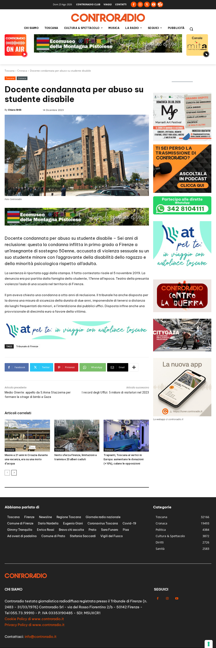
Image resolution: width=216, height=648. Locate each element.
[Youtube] (154, 4)
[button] (191, 29)
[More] (134, 367)
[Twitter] (147, 4)
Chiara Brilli (14, 109)
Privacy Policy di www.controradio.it (35, 625)
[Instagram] (140, 4)
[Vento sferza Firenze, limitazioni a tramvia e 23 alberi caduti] (77, 435)
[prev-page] (7, 472)
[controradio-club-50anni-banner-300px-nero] (182, 140)
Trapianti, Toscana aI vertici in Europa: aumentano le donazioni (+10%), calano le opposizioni (123, 459)
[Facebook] (133, 4)
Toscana (10, 70)
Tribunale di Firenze (27, 346)
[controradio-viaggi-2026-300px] (182, 269)
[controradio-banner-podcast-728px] (108, 51)
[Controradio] (108, 18)
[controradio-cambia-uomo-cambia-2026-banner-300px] (182, 192)
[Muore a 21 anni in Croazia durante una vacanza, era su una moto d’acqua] (27, 435)
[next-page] (14, 472)
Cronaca (22, 70)
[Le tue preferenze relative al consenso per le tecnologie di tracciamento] (209, 644)
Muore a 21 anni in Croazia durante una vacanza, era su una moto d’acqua (26, 459)
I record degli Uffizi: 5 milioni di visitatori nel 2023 (115, 392)
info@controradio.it (41, 636)
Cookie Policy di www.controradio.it (34, 619)
